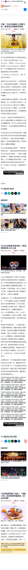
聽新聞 (13, 31)
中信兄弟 (6, 188)
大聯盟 (11, 188)
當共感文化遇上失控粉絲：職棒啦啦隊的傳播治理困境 (13, 214)
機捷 (11, 436)
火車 (15, 436)
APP (4, 1)
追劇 (8, 1)
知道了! (13, 549)
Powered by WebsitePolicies (6, 551)
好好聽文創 (14, 1)
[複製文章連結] (19, 193)
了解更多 (6, 547)
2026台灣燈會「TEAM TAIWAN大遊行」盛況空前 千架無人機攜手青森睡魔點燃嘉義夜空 (14, 477)
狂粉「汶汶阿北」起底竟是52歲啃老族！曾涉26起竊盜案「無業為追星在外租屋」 (13, 229)
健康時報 (21, 1)
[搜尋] (25, 9)
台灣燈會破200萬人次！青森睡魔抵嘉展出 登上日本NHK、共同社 (13, 461)
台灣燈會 (6, 436)
